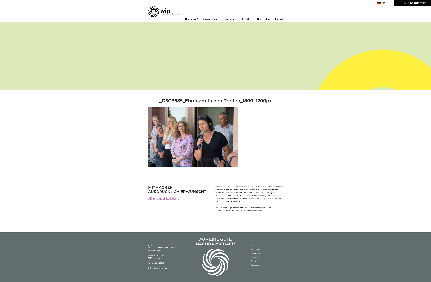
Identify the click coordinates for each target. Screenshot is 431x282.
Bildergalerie (264, 19)
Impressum (255, 249)
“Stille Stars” (247, 19)
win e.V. (151, 245)
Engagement (230, 19)
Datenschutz (256, 253)
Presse (253, 261)
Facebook (255, 265)
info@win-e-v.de (160, 268)
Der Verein (255, 257)
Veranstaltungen (211, 19)
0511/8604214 (160, 263)
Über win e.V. (192, 19)
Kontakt (278, 19)
